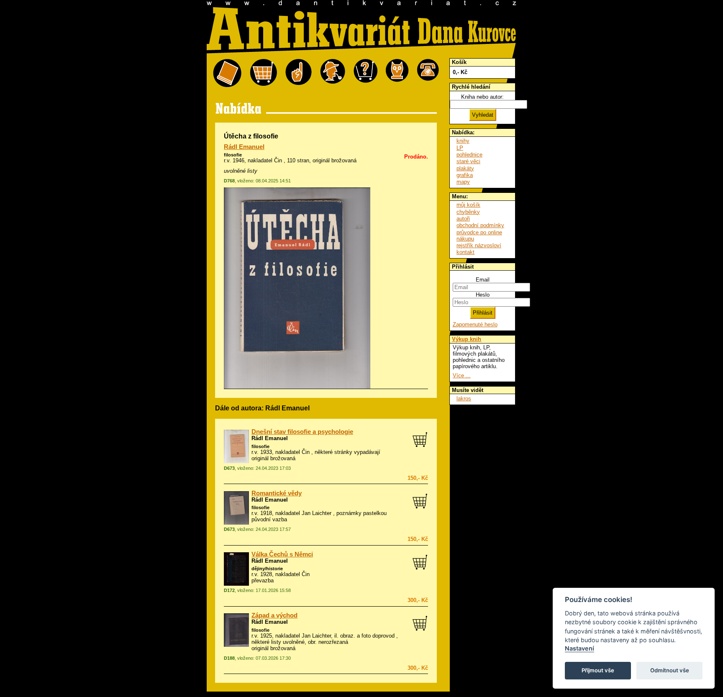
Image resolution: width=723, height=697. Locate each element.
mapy (463, 182)
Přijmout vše (598, 670)
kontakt (465, 252)
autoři (463, 218)
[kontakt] (428, 73)
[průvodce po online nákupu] (365, 73)
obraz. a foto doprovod (367, 636)
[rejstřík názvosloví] (397, 73)
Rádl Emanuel (244, 147)
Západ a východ (274, 615)
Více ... (462, 375)
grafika (464, 175)
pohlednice (469, 154)
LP (459, 148)
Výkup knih (466, 339)
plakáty (465, 168)
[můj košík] (263, 73)
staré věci (468, 161)
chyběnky (468, 212)
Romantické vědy (276, 493)
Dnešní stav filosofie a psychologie (302, 431)
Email (483, 280)
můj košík (468, 205)
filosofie (233, 154)
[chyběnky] (332, 73)
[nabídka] (227, 73)
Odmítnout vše (669, 670)
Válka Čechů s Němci (282, 554)
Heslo (483, 295)
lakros (463, 398)
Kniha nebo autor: (482, 97)
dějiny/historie (267, 568)
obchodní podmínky (480, 225)
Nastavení (579, 648)
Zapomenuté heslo (475, 324)
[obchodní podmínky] (298, 73)
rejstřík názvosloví (478, 245)
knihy (462, 141)
